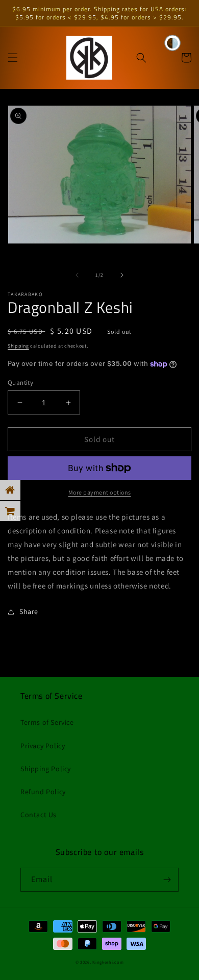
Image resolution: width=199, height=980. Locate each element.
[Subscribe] (167, 880)
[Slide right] (122, 275)
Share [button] (28, 611)
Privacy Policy (42, 745)
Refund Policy (43, 791)
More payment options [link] (99, 492)
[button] (13, 57)
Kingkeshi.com (107, 962)
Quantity (20, 382)
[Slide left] (77, 275)
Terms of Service (47, 722)
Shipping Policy (45, 768)
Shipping (18, 345)
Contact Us (38, 814)
